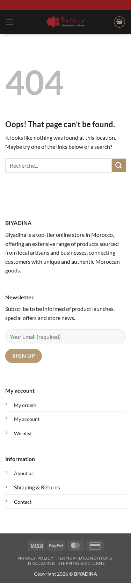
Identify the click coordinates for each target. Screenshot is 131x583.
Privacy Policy (35, 558)
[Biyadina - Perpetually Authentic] (65, 21)
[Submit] (119, 165)
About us (24, 473)
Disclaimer (41, 563)
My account (26, 419)
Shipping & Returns (37, 487)
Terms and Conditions (84, 558)
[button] (9, 21)
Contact (22, 502)
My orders (25, 405)
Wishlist (23, 433)
